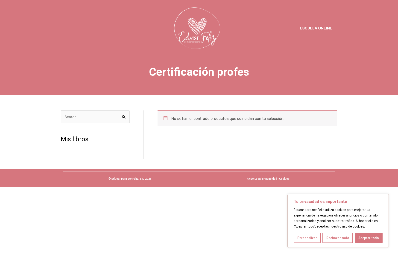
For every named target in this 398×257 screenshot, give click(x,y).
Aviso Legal (254, 178)
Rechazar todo (337, 238)
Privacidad (270, 178)
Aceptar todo (368, 238)
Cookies (284, 178)
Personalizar (307, 238)
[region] (338, 221)
